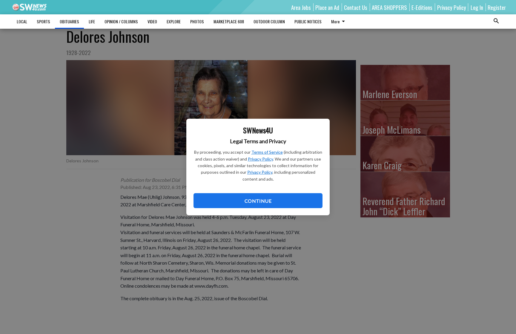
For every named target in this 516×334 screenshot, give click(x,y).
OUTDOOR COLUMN (269, 21)
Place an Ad (327, 7)
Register (497, 7)
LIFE (92, 21)
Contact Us (355, 7)
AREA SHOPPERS (389, 7)
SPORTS (43, 21)
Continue (258, 201)
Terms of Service (267, 152)
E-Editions (421, 7)
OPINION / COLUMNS (121, 21)
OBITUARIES (69, 21)
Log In (477, 7)
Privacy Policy (260, 158)
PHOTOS (197, 21)
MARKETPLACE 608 (229, 21)
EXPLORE (174, 21)
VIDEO (152, 21)
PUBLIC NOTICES (308, 21)
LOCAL (22, 21)
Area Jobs (301, 7)
